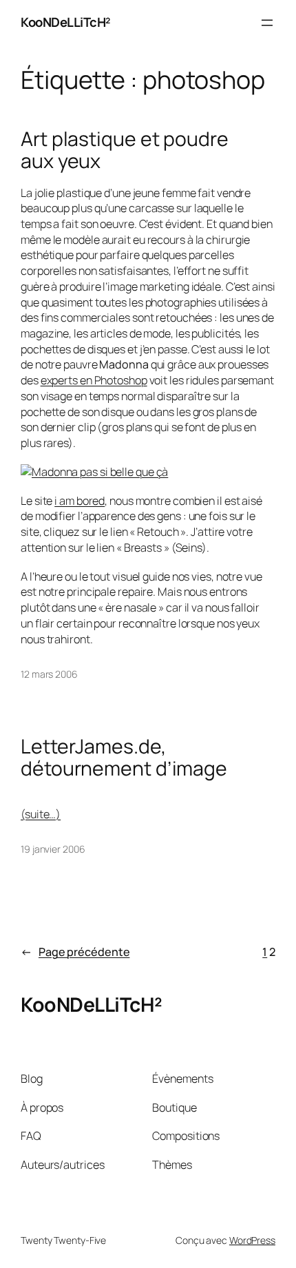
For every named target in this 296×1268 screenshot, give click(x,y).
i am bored (79, 500)
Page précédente (75, 951)
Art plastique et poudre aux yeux (125, 150)
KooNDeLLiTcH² (66, 22)
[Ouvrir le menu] (267, 22)
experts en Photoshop (94, 380)
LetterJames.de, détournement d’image (124, 758)
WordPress (252, 1240)
